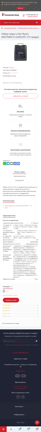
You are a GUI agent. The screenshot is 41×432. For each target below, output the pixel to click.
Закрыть (20, 8)
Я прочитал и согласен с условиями (22, 345)
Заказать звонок (32, 16)
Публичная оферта (18, 345)
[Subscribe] (37, 341)
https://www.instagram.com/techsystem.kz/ (23, 397)
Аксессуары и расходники (20, 150)
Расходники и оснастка (10, 28)
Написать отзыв (11, 300)
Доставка (20, 111)
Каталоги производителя (20, 131)
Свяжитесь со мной (20, 96)
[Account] (11, 429)
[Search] (37, 22)
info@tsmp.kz (20, 371)
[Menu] (3, 429)
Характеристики (19, 176)
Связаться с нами (20, 359)
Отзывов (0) (19, 180)
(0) (9, 73)
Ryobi (14, 76)
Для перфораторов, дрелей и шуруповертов (29, 28)
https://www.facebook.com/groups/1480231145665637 (18, 397)
